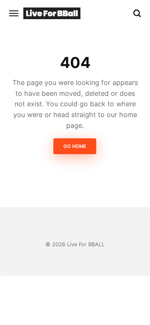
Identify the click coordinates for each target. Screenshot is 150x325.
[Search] (137, 13)
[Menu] (14, 13)
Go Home (75, 147)
